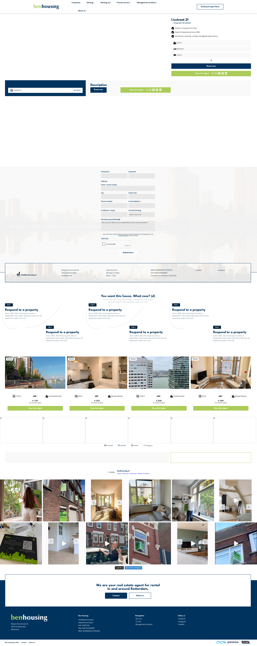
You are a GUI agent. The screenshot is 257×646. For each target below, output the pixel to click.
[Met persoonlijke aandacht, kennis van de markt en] (21, 543)
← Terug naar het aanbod (181, 23)
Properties (76, 3)
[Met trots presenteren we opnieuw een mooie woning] (64, 543)
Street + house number (109, 185)
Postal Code (132, 193)
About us (82, 11)
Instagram (182, 621)
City (102, 193)
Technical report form (210, 7)
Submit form (128, 253)
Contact (116, 596)
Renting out (105, 3)
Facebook (181, 619)
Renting (90, 3)
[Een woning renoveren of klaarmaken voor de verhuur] (107, 543)
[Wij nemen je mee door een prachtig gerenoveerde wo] (150, 500)
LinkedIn (181, 624)
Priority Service (123, 3)
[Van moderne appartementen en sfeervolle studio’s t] (236, 543)
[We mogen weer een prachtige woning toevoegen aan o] (107, 500)
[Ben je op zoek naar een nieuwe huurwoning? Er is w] (193, 543)
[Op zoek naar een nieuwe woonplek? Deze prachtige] (193, 500)
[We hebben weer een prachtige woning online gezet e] (236, 500)
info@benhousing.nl (29, 275)
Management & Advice (146, 3)
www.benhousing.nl (85, 622)
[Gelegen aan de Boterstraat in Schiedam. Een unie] (64, 500)
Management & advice (144, 624)
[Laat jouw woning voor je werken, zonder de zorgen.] (150, 543)
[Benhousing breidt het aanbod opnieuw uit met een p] (21, 500)
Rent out (139, 619)
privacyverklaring (123, 235)
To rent (138, 621)
